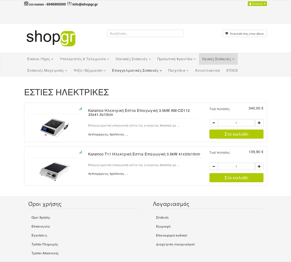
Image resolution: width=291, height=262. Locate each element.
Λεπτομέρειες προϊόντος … (108, 134)
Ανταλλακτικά (207, 70)
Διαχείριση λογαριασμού (175, 244)
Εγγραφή (163, 226)
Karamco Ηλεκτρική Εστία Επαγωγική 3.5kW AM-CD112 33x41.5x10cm (139, 112)
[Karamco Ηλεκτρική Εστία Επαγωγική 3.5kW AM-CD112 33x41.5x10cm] (54, 127)
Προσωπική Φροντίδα (174, 58)
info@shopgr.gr (85, 4)
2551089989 (36, 4)
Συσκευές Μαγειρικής (45, 70)
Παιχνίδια (176, 70)
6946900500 (56, 4)
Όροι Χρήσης (41, 217)
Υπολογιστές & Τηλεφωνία (83, 58)
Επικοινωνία (41, 226)
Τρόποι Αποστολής (45, 253)
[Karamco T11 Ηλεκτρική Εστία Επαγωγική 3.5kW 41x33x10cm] (54, 171)
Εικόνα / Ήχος (38, 58)
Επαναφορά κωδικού (171, 235)
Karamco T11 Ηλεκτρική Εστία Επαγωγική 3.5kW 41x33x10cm (144, 154)
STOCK (232, 70)
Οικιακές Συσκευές (132, 58)
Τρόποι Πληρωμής (45, 244)
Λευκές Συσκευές (216, 58)
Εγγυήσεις (39, 235)
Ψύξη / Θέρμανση (88, 70)
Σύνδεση (258, 3)
